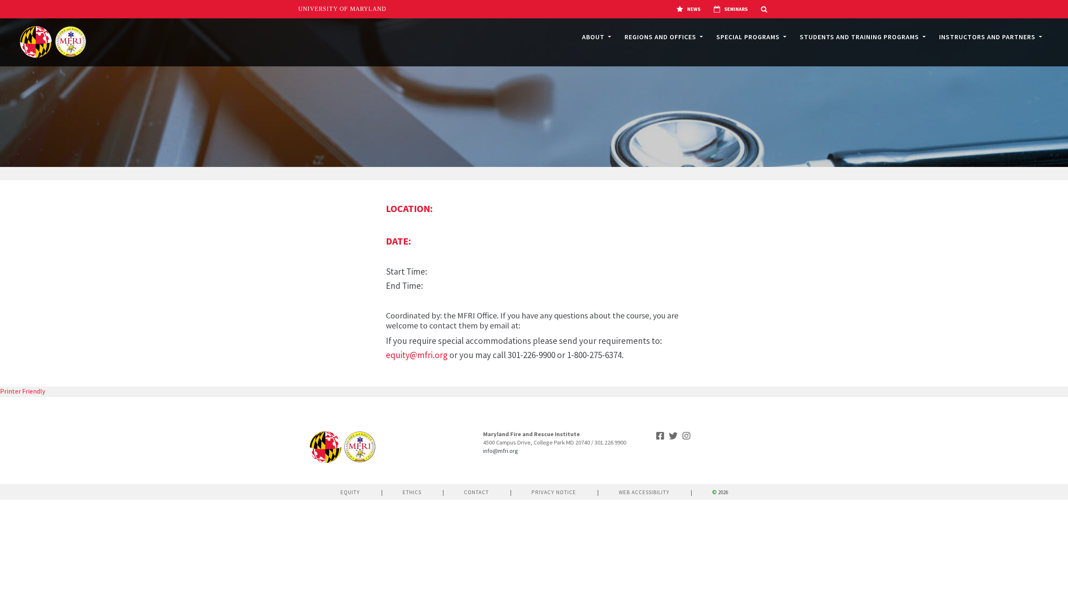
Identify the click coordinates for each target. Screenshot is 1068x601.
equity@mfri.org (417, 355)
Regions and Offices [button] (661, 37)
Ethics (412, 492)
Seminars (736, 9)
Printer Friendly (22, 391)
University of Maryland (342, 9)
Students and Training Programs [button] (860, 37)
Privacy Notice (553, 492)
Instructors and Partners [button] (988, 37)
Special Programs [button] (748, 37)
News (693, 9)
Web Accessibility (644, 492)
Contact (476, 492)
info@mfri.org (500, 451)
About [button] (594, 37)
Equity (350, 492)
